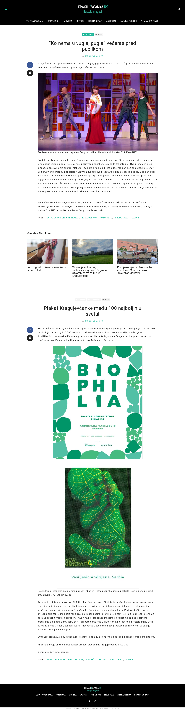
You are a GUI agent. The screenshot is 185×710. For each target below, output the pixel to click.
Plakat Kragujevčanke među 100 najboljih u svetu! (92, 311)
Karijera (67, 21)
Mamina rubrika (129, 21)
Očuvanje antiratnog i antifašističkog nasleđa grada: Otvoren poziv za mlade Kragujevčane (90, 271)
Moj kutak (111, 21)
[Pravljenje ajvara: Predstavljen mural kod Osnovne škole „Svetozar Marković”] (137, 251)
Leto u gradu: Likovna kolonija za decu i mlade (46, 269)
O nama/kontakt (149, 21)
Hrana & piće (95, 21)
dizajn (79, 659)
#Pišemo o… (53, 21)
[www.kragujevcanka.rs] (92, 9)
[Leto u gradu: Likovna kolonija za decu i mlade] (47, 251)
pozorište (106, 218)
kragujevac (89, 218)
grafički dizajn (96, 659)
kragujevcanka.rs (94, 56)
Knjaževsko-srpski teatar (62, 218)
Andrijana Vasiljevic (59, 659)
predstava (121, 218)
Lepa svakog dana (34, 21)
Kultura (80, 21)
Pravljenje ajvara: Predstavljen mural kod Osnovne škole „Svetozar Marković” (135, 270)
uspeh (129, 659)
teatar (135, 218)
